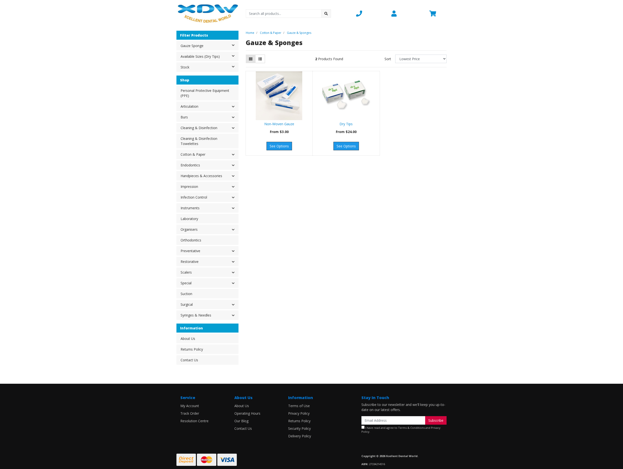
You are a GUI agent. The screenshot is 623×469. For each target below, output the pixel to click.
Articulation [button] (189, 106)
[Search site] (326, 13)
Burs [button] (184, 117)
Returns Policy (192, 349)
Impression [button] (189, 186)
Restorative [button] (190, 261)
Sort (388, 59)
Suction (186, 293)
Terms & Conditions (411, 428)
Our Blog (241, 421)
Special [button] (186, 283)
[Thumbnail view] (251, 59)
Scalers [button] (186, 272)
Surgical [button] (187, 304)
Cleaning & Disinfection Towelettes (199, 141)
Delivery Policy (299, 436)
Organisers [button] (189, 229)
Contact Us (189, 360)
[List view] (260, 59)
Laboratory (189, 218)
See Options (279, 146)
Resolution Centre (194, 421)
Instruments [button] (190, 208)
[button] (370, 13)
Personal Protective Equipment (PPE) (205, 93)
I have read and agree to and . (400, 430)
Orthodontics (191, 240)
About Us (188, 338)
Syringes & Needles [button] (196, 315)
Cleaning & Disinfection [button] (199, 127)
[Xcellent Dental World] (207, 13)
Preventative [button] (190, 251)
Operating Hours (247, 413)
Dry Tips (346, 124)
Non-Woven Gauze (279, 124)
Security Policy (299, 428)
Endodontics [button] (190, 165)
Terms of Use (299, 405)
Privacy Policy (299, 413)
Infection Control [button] (194, 197)
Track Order (189, 413)
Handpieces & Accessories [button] (201, 175)
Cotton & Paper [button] (193, 154)
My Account (189, 405)
